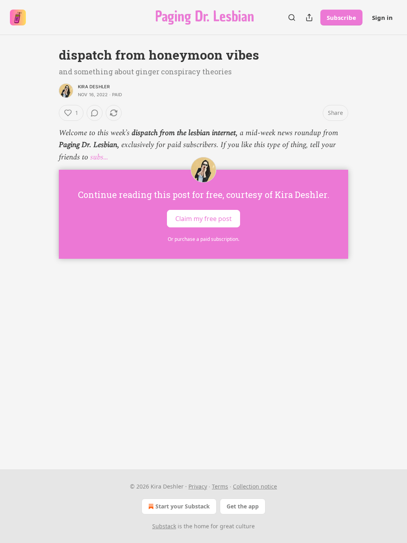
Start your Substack (182, 506)
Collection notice (255, 486)
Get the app (243, 506)
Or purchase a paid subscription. (203, 239)
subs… (99, 157)
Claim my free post (203, 218)
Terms (220, 486)
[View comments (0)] (95, 113)
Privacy (197, 486)
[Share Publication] (309, 17)
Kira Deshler (94, 86)
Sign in (382, 17)
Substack (164, 526)
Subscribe (341, 17)
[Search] (292, 17)
